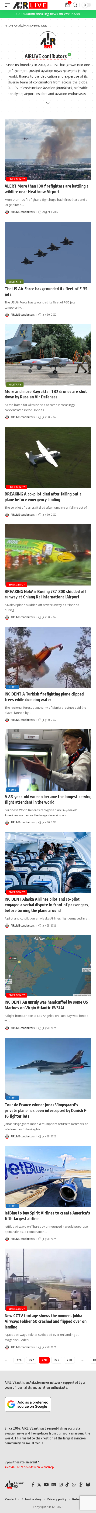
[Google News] (53, 1484)
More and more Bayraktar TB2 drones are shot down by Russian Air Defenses (46, 394)
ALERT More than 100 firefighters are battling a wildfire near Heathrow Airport (47, 188)
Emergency (17, 179)
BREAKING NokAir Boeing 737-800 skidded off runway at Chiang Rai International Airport (45, 594)
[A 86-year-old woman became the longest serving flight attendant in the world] (48, 759)
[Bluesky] (87, 1484)
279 (56, 1359)
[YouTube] (46, 1484)
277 (31, 1359)
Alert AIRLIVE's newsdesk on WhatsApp (29, 1467)
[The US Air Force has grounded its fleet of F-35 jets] (48, 252)
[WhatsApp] (74, 1484)
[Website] (48, 103)
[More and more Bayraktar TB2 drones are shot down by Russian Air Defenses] (48, 354)
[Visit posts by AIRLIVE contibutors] (7, 212)
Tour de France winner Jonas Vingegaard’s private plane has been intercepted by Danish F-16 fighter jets (46, 1110)
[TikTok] (67, 1484)
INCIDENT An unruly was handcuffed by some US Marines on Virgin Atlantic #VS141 (46, 1004)
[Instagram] (61, 1484)
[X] (39, 1484)
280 (69, 1359)
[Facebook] (33, 1484)
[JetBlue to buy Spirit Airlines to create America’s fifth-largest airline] (48, 1176)
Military (15, 281)
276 (19, 1359)
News (13, 687)
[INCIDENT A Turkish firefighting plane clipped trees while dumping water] (48, 657)
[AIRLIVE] (30, 5)
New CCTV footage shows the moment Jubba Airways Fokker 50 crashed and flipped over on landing (45, 1321)
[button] (9, 5)
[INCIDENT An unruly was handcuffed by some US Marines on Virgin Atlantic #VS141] (48, 965)
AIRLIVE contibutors (23, 212)
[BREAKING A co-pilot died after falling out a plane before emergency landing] (48, 457)
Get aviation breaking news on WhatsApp (48, 14)
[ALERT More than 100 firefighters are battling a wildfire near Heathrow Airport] (48, 149)
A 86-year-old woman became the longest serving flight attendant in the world (48, 799)
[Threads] (80, 1484)
